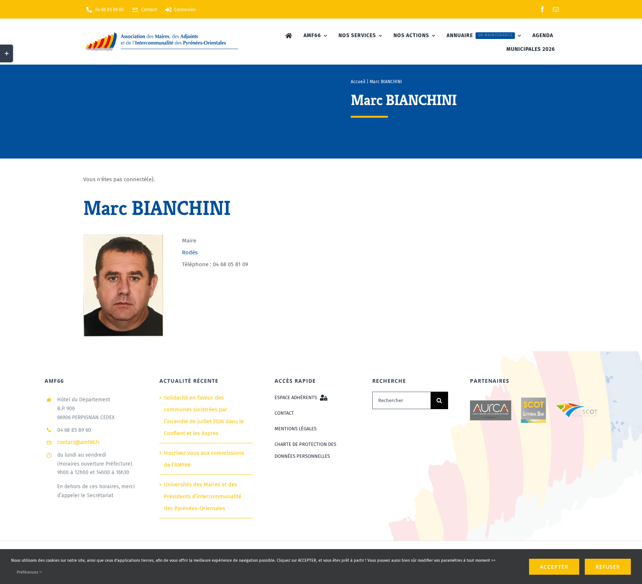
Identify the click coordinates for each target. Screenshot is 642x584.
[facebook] (542, 9)
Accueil (358, 81)
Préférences (28, 572)
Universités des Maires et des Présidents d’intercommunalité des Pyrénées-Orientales (202, 496)
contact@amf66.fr (78, 442)
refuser (608, 566)
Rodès (190, 252)
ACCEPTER (554, 566)
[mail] (556, 9)
